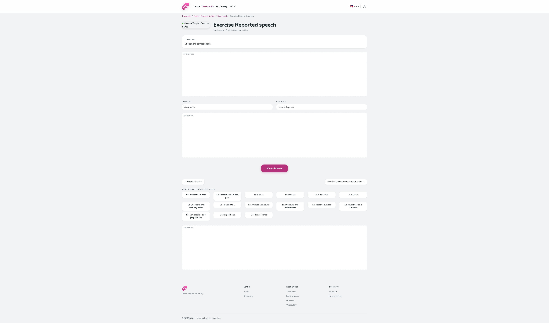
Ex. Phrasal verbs (259, 214)
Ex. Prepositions (227, 214)
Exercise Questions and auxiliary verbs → (346, 181)
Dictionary (221, 6)
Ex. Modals (290, 194)
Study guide (222, 16)
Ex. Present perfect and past (227, 196)
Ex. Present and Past (196, 194)
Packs (246, 291)
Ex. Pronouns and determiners (290, 206)
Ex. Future (258, 194)
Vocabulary (291, 305)
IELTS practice (292, 296)
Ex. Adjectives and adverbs (353, 206)
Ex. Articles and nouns (258, 204)
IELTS (232, 6)
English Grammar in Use (204, 16)
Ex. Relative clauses (321, 204)
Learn (197, 6)
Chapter (186, 101)
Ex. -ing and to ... (227, 204)
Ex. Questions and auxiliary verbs (196, 206)
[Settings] (364, 6)
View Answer (274, 168)
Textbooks (208, 6)
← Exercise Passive (193, 181)
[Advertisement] (274, 74)
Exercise (281, 101)
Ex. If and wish (322, 194)
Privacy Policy (335, 296)
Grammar (290, 300)
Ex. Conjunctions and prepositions (196, 216)
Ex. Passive (353, 194)
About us (333, 291)
